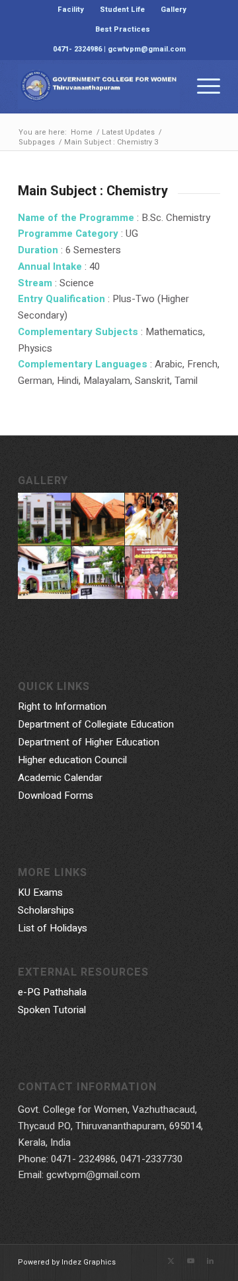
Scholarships (46, 910)
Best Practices (122, 29)
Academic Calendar (60, 777)
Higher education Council (72, 760)
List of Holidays (52, 928)
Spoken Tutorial (52, 1010)
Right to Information (62, 706)
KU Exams (40, 892)
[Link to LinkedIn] (210, 1261)
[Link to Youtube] (190, 1261)
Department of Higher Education (88, 742)
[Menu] (202, 86)
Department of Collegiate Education (96, 724)
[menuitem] (71, 10)
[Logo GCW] (99, 86)
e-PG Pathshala (52, 992)
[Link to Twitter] (170, 1261)
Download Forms (55, 795)
